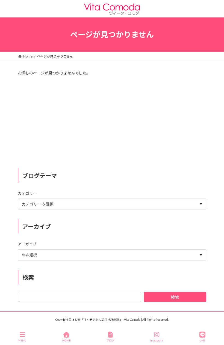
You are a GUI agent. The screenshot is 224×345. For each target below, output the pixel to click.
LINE (202, 340)
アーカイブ (27, 244)
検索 (175, 297)
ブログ (110, 340)
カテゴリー (27, 193)
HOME (66, 340)
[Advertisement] (112, 122)
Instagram (156, 340)
